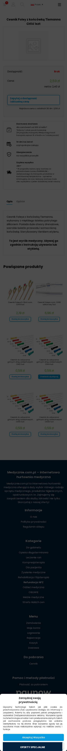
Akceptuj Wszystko (33, 737)
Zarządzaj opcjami (33, 746)
